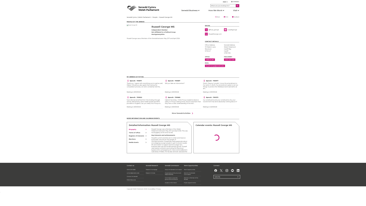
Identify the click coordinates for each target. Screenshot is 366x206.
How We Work (215, 10)
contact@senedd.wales (133, 173)
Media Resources (131, 180)
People (154, 17)
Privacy (158, 189)
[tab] (138, 129)
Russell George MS (165, 17)
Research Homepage (151, 169)
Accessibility (151, 189)
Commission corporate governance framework (171, 178)
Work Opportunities (189, 169)
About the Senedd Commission (173, 169)
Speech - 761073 (212, 97)
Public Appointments (190, 182)
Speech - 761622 (136, 97)
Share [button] (217, 17)
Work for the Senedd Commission (189, 173)
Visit (235, 10)
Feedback (235, 17)
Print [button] (226, 17)
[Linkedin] (238, 170)
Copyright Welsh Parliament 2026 (137, 189)
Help (225, 2)
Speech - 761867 (174, 81)
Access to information (171, 182)
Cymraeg (235, 1)
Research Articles (150, 173)
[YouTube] (232, 170)
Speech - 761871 (136, 81)
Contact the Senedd (132, 176)
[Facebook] (216, 170)
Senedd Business (189, 10)
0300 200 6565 (131, 169)
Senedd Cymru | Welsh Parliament (138, 17)
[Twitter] (221, 170)
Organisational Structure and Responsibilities (173, 173)
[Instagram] (227, 170)
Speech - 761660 (174, 97)
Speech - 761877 (212, 81)
